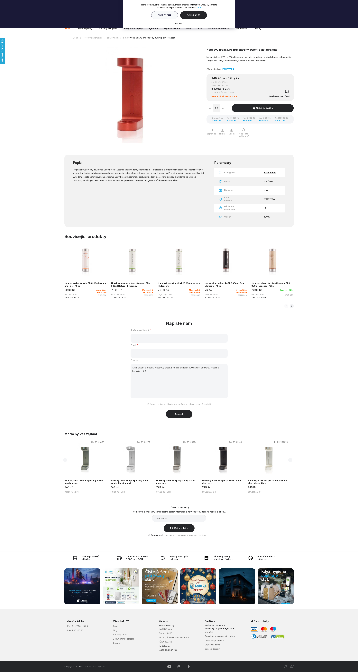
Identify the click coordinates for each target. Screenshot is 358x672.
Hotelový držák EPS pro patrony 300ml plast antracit (84, 481)
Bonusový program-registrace (219, 628)
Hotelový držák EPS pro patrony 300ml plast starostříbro (267, 481)
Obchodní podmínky (214, 640)
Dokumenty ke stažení (123, 639)
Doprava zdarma (212, 644)
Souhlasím (193, 15)
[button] (292, 306)
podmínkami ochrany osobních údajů (193, 404)
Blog (115, 630)
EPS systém (270, 172)
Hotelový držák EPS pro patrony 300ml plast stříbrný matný (129, 481)
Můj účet (209, 632)
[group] (87, 466)
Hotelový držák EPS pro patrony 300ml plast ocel (175, 481)
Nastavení (179, 23)
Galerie (116, 643)
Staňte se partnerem (215, 625)
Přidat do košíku (264, 108)
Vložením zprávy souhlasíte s (179, 404)
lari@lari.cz (164, 646)
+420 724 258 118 (168, 650)
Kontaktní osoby (166, 625)
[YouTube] (169, 666)
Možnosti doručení (279, 96)
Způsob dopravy (212, 649)
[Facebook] (189, 666)
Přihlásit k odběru (179, 528)
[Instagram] (179, 666)
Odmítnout (164, 15)
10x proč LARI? (120, 634)
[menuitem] (68, 28)
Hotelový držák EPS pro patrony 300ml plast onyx (221, 481)
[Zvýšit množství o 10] (223, 108)
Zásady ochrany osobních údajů (220, 636)
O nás (115, 626)
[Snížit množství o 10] (210, 108)
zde (199, 7)
